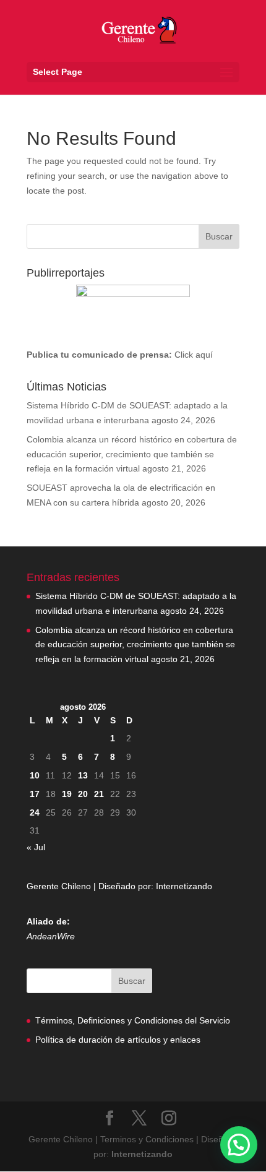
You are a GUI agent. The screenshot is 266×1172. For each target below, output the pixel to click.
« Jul (36, 847)
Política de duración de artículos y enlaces (117, 1040)
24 (35, 812)
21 (99, 794)
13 (83, 775)
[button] (238, 1144)
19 (67, 794)
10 (35, 775)
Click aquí (193, 355)
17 (35, 794)
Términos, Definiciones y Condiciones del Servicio (132, 1020)
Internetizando (184, 886)
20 (83, 794)
